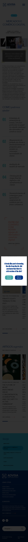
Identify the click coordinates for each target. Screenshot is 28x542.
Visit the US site (9, 277)
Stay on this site (19, 277)
